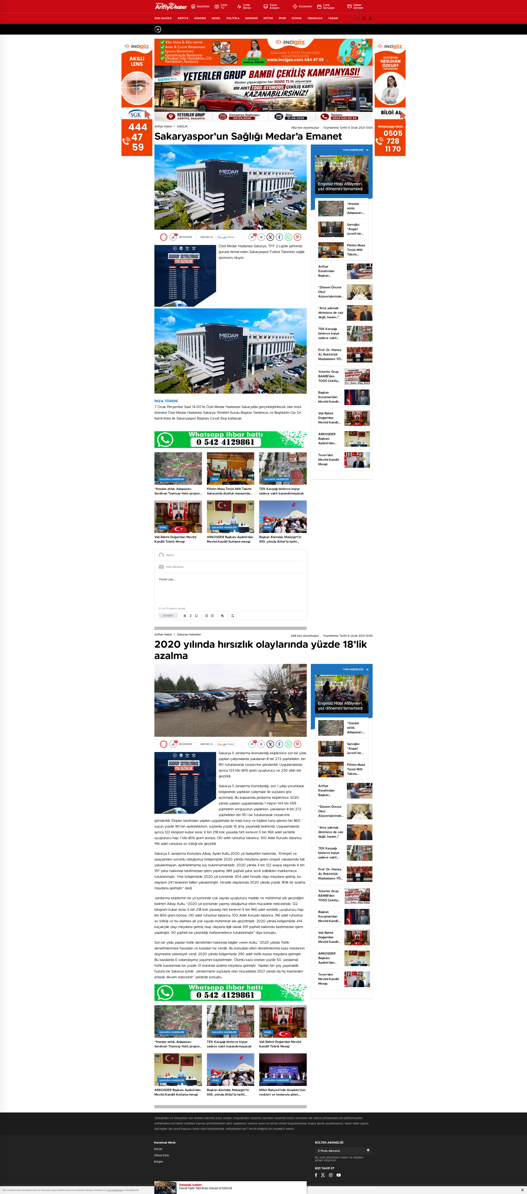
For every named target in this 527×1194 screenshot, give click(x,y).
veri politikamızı (114, 1190)
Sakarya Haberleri (189, 634)
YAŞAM (333, 18)
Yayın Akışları (274, 6)
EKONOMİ (251, 18)
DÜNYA (297, 18)
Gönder (168, 615)
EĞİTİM (268, 18)
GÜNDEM (200, 18)
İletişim (158, 1161)
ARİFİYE (182, 18)
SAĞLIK (182, 126)
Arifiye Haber (163, 126)
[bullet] (212, 615)
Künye (158, 1149)
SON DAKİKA (163, 18)
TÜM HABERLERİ (353, 150)
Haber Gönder (358, 6)
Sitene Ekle (161, 1155)
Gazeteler (203, 6)
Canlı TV (223, 6)
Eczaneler (305, 6)
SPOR (282, 18)
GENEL (216, 18)
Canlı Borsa (247, 6)
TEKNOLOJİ (314, 18)
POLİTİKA (232, 18)
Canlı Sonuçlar (329, 6)
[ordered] (206, 615)
